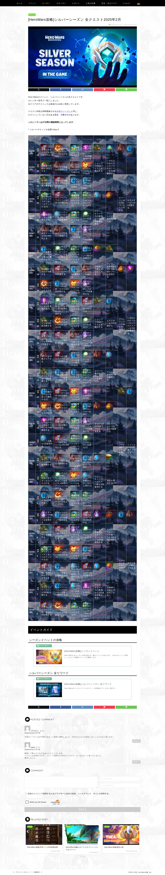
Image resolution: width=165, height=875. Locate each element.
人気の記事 (91, 3)
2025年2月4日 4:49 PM (32, 733)
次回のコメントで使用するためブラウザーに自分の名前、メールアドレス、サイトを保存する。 (69, 794)
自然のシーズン (64, 111)
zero (33, 747)
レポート (76, 3)
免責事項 (37, 872)
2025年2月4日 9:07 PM (32, 749)
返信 (137, 741)
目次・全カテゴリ (109, 3)
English (126, 3)
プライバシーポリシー (23, 872)
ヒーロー (46, 3)
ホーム (19, 3)
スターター (61, 3)
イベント (32, 3)
